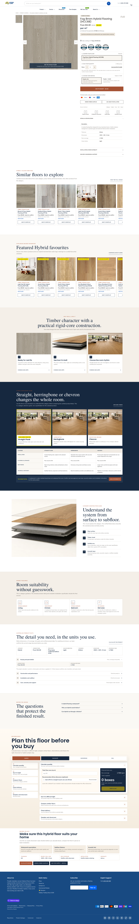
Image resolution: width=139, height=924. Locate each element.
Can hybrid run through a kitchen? (72, 711)
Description (84, 124)
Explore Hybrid (118, 405)
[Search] (108, 3)
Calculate (55, 758)
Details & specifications (86, 118)
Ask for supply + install (58, 863)
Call (112, 758)
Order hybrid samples (91, 102)
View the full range (116, 180)
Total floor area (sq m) (49, 770)
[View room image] (19, 19)
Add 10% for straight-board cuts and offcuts (70, 780)
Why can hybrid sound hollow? (71, 708)
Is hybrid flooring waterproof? (70, 704)
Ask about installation (112, 102)
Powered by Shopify (12, 909)
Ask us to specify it (115, 479)
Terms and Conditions (12, 905)
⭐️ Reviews (42, 890)
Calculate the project (116, 642)
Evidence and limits (23, 370)
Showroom (84, 758)
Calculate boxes (26, 863)
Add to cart (113, 788)
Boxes (83, 67)
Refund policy (22, 905)
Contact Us (42, 886)
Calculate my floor (116, 67)
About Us (41, 883)
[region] (69, 353)
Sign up (92, 888)
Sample (26, 758)
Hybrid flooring (24, 13)
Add (121, 16)
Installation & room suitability (88, 150)
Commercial (30, 918)
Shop (40, 881)
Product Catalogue (20, 918)
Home (17, 13)
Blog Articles (10, 918)
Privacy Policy (39, 905)
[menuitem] (42, 9)
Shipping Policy (31, 905)
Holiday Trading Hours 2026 (46, 892)
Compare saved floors (116, 252)
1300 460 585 (107, 881)
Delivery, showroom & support (88, 154)
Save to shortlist (25, 222)
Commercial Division (44, 888)
